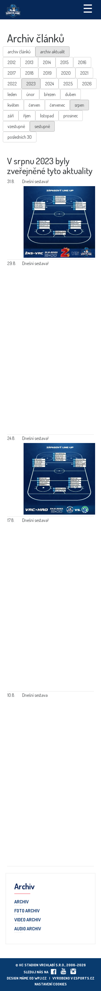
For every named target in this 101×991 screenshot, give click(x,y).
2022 (12, 83)
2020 (66, 73)
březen (50, 94)
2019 (47, 73)
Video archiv (27, 920)
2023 (31, 83)
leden (12, 94)
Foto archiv (27, 911)
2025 (68, 83)
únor (30, 94)
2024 (49, 83)
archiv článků (19, 51)
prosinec (70, 115)
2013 (29, 62)
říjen (27, 115)
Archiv (21, 902)
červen (34, 105)
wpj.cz (41, 978)
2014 (47, 62)
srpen (79, 105)
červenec (57, 105)
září (11, 115)
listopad (47, 115)
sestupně (42, 126)
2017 (12, 73)
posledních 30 (20, 137)
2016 (82, 62)
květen (13, 105)
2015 (64, 62)
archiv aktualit (52, 51)
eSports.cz (84, 978)
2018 (29, 73)
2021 (84, 73)
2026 (87, 83)
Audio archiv (27, 928)
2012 (12, 62)
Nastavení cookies (51, 984)
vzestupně (16, 126)
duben (70, 94)
